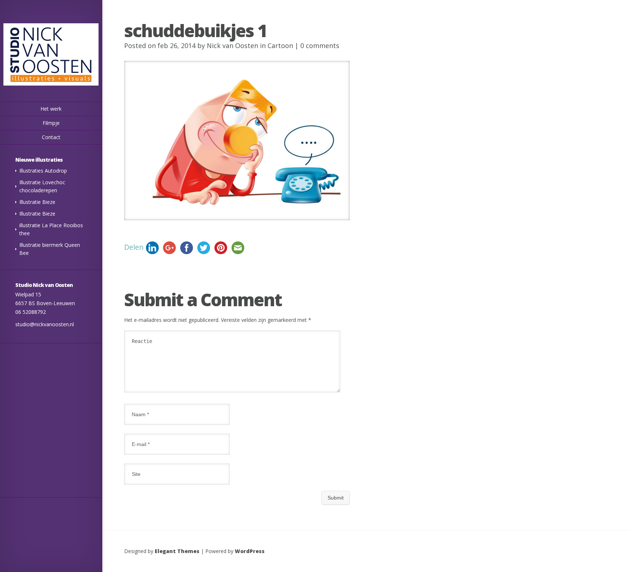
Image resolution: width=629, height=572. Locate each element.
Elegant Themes (177, 551)
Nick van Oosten (232, 45)
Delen (134, 247)
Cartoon (280, 45)
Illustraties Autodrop (43, 170)
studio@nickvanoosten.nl (44, 324)
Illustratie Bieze (37, 201)
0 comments (319, 45)
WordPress (250, 551)
